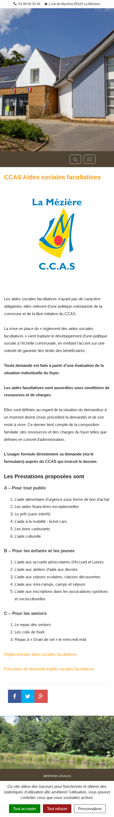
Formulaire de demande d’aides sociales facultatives (49, 669)
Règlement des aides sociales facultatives (40, 654)
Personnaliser (90, 808)
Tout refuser (57, 808)
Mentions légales (57, 776)
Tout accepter (24, 808)
